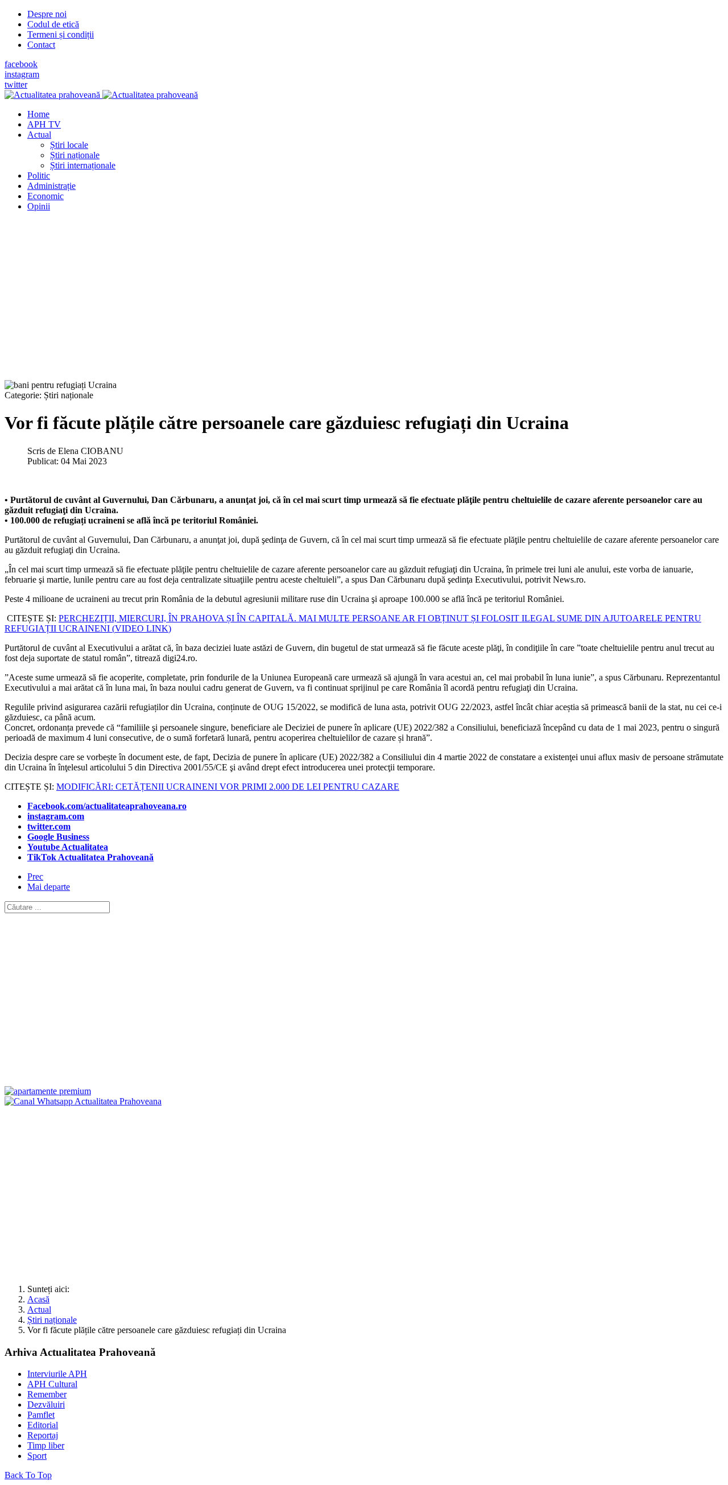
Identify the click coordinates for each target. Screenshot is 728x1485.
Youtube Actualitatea (67, 847)
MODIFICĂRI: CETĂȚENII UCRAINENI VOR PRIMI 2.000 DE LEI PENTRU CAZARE (227, 786)
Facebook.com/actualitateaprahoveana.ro (107, 806)
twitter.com (49, 826)
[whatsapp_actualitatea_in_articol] (83, 1101)
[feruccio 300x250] (48, 1091)
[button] (39, 134)
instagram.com (55, 816)
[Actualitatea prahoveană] (101, 95)
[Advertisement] (346, 300)
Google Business (58, 837)
